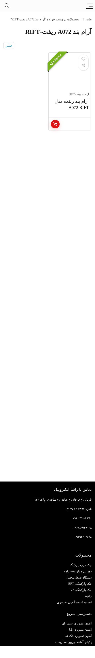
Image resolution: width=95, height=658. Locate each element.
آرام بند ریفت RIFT (79, 94)
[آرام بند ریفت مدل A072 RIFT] (69, 74)
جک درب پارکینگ (81, 565)
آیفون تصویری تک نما (78, 636)
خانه (89, 19)
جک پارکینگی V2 (81, 590)
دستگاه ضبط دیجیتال (78, 577)
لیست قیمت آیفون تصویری (74, 602)
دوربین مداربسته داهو (78, 571)
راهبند (88, 596)
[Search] (7, 6)
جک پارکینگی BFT (80, 583)
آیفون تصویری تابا (80, 629)
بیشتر (55, 124)
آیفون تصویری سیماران (77, 623)
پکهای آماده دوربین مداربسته (73, 642)
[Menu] (89, 6)
